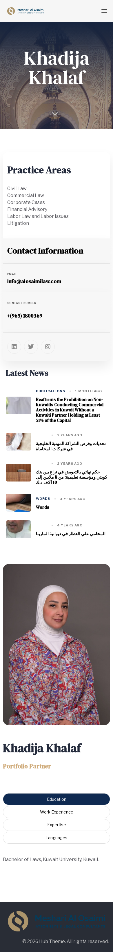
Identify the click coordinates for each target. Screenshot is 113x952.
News (41, 435)
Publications (50, 391)
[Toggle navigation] (97, 11)
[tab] (56, 799)
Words (43, 499)
